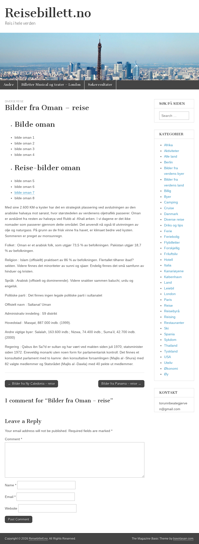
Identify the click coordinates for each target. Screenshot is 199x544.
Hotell (168, 260)
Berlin (168, 162)
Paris (168, 300)
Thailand (170, 345)
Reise (168, 305)
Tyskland (171, 351)
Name (10, 485)
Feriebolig (171, 237)
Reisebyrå (172, 311)
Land (168, 282)
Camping (171, 202)
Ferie (168, 231)
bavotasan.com (183, 538)
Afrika (168, 145)
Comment (13, 439)
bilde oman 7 (24, 192)
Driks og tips (173, 225)
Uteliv (168, 363)
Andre (9, 85)
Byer (167, 197)
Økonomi (171, 368)
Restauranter (174, 323)
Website (11, 508)
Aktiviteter (171, 151)
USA (167, 357)
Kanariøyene (174, 271)
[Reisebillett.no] (99, 40)
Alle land (170, 156)
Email (10, 497)
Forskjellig (172, 248)
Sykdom (170, 340)
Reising (169, 317)
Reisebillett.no (48, 13)
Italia (167, 265)
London (170, 294)
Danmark (171, 214)
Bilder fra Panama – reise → (121, 383)
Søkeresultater (100, 85)
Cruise (169, 208)
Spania (169, 334)
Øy (166, 374)
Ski (166, 328)
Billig (167, 191)
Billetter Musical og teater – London (51, 85)
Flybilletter (172, 242)
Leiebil (169, 288)
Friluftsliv (171, 254)
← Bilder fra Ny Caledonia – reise (31, 383)
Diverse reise (14, 101)
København (173, 277)
